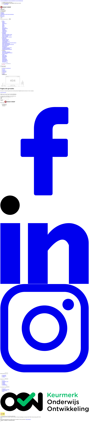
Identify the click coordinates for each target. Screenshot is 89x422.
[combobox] (4, 19)
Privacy (3, 391)
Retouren (3, 380)
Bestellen (3, 382)
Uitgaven (3, 376)
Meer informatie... (28, 419)
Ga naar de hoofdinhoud (4, 0)
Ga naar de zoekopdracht (11, 0)
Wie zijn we (4, 388)
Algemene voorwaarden (5, 389)
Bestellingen (12, 14)
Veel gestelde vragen (5, 381)
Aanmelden (2, 12)
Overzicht (1, 14)
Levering (3, 383)
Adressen (8, 14)
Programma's (4, 375)
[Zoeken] (1, 18)
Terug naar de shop (3, 92)
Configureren (6, 420)
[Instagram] (44, 372)
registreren (2, 13)
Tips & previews (4, 390)
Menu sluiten (3, 66)
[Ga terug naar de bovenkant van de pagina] (1, 418)
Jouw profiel (5, 14)
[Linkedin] (44, 283)
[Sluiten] (0, 421)
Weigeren (2, 420)
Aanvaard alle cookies (11, 420)
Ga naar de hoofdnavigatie (19, 0)
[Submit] (1, 98)
